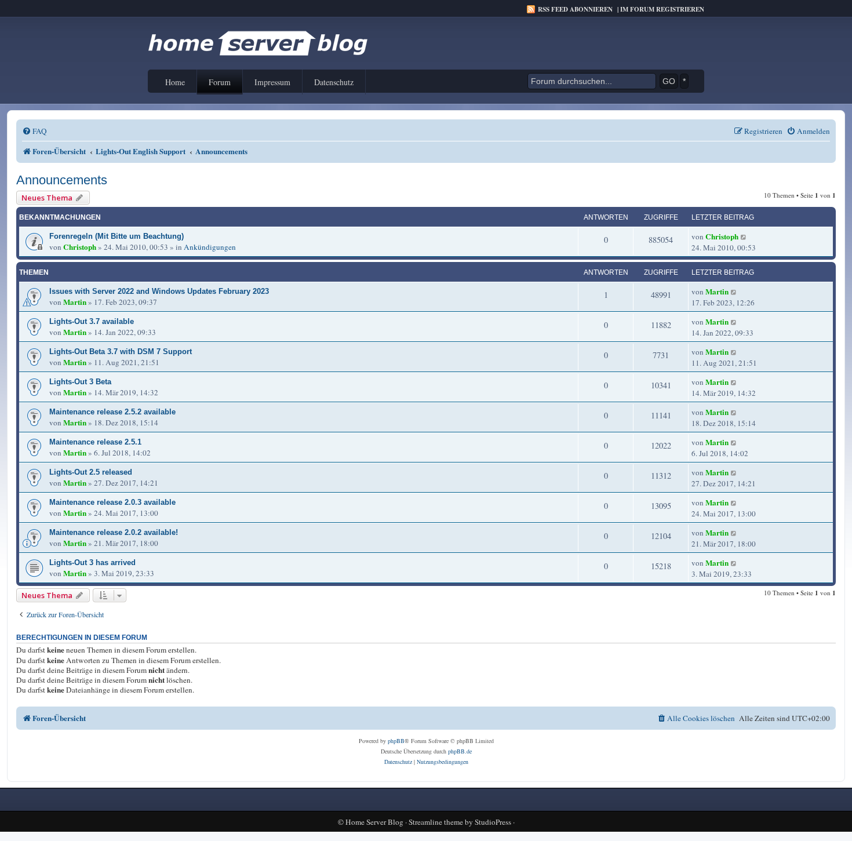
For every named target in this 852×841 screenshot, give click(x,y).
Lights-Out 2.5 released (90, 472)
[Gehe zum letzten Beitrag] (744, 236)
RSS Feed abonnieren (575, 9)
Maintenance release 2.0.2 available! (113, 532)
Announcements (61, 180)
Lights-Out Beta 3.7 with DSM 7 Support (120, 351)
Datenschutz (334, 82)
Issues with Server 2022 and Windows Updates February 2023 (159, 291)
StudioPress (493, 822)
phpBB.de (460, 751)
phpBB (396, 741)
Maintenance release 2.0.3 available (112, 502)
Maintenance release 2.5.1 (95, 442)
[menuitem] (34, 131)
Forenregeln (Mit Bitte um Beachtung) (116, 236)
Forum (220, 82)
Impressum (272, 82)
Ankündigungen (210, 247)
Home (175, 82)
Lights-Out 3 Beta (80, 381)
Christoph (79, 247)
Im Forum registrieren (662, 9)
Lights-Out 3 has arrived (92, 562)
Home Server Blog (374, 822)
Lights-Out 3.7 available (91, 321)
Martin (74, 302)
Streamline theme (436, 822)
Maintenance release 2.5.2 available (112, 411)
